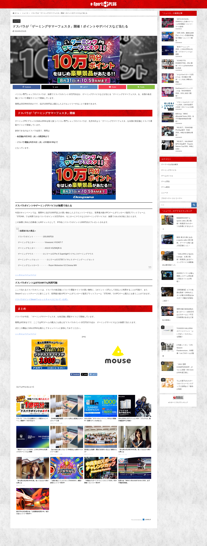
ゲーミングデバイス (168, 170)
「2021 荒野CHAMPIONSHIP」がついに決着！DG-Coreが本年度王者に (185, 368)
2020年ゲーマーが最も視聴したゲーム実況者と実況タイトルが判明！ (185, 277)
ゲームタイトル (167, 176)
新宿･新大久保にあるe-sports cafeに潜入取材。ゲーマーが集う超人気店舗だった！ (185, 241)
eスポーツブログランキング (178, 402)
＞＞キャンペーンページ (25, 275)
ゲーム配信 (165, 187)
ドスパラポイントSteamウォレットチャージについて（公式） (42, 299)
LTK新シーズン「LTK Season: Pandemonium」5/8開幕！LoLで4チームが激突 (178, 350)
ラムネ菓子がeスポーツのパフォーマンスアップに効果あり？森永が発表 (185, 385)
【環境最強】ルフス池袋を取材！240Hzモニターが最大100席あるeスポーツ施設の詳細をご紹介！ (178, 295)
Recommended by (136, 519)
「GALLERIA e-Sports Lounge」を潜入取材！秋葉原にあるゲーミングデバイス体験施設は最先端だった (177, 259)
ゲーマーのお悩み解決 (169, 164)
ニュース (17, 21)
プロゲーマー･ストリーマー (171, 198)
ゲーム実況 (165, 181)
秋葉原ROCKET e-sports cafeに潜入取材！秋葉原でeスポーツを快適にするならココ (177, 223)
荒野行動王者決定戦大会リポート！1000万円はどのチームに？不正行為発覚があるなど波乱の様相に (178, 314)
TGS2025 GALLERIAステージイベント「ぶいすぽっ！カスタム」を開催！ (185, 332)
